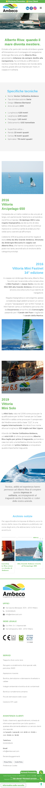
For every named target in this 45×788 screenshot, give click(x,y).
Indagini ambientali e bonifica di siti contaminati (21, 687)
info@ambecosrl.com (14, 614)
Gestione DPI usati (10, 702)
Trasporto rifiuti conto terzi (13, 660)
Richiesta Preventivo (16, 1)
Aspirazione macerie (10, 673)
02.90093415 (10, 611)
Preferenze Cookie (10, 766)
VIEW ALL (36, 537)
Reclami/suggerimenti (11, 756)
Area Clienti (33, 1)
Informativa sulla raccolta (13, 785)
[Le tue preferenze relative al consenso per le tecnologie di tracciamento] (41, 784)
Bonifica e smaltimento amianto (15, 692)
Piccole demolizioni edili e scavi (15, 697)
